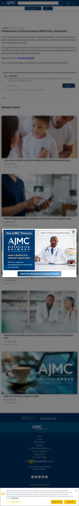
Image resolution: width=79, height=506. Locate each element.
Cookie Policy (15, 498)
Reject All (70, 502)
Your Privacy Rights (13, 502)
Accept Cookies (57, 502)
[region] (39, 497)
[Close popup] (73, 231)
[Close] (76, 491)
